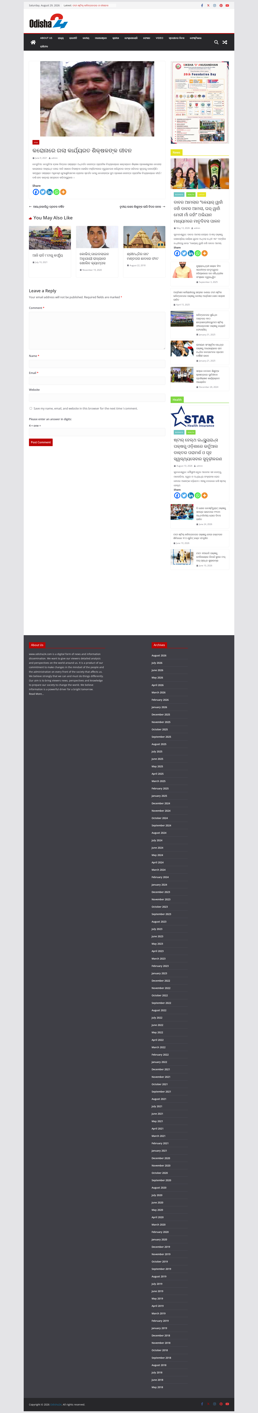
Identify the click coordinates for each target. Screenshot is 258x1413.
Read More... (36, 693)
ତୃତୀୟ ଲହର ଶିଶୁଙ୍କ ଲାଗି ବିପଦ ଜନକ (140, 207)
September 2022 (161, 1003)
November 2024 (161, 810)
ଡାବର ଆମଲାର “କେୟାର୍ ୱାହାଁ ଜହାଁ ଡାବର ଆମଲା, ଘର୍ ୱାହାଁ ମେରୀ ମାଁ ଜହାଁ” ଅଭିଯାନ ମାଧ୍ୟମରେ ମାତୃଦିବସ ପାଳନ (198, 211)
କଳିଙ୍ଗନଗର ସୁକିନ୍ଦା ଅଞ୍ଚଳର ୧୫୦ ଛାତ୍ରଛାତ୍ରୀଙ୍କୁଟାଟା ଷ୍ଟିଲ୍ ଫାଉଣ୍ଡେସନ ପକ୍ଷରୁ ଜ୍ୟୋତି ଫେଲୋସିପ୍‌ (210, 322)
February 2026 (160, 699)
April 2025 (158, 773)
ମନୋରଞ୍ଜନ (101, 38)
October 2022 (160, 995)
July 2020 (157, 1195)
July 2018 (157, 1372)
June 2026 (157, 670)
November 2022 (161, 988)
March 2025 (159, 781)
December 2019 (161, 1246)
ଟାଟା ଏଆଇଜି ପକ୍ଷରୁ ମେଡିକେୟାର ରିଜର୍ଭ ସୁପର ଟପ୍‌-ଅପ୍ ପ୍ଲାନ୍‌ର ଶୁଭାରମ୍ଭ (211, 556)
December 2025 (161, 714)
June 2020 (157, 1202)
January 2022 (159, 1062)
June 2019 (157, 1291)
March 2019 (159, 1313)
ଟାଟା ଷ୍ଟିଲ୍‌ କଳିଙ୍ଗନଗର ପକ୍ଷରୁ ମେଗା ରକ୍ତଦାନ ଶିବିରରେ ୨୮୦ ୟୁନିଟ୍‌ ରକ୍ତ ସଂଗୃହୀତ (197, 536)
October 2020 (160, 1173)
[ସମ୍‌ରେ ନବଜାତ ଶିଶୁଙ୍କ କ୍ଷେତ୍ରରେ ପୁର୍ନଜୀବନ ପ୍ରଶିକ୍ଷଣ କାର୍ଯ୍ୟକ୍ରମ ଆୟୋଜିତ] (182, 379)
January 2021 (159, 1150)
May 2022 (157, 1032)
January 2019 (159, 1328)
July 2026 (157, 662)
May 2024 (157, 855)
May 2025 (157, 766)
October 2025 (160, 729)
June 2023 (157, 936)
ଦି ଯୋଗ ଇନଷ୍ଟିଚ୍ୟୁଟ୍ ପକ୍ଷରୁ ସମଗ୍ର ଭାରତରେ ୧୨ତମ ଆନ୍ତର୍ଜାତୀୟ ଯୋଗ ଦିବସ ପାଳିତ (211, 513)
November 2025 (161, 722)
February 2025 (160, 788)
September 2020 (161, 1180)
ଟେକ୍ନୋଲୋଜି (131, 38)
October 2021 (160, 1084)
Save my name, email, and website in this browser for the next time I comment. (86, 408)
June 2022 (157, 1025)
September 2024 (161, 825)
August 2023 (159, 921)
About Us (46, 38)
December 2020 (161, 1158)
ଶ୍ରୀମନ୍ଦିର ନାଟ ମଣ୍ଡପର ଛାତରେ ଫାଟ (142, 256)
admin (54, 157)
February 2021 (160, 1143)
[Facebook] (36, 192)
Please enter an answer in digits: (50, 419)
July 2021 (157, 1106)
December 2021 (161, 1069)
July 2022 (157, 1017)
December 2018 (161, 1335)
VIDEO (159, 38)
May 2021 (157, 1121)
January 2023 (159, 973)
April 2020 (158, 1217)
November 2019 (161, 1254)
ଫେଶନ (146, 38)
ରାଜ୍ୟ (61, 38)
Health (191, 194)
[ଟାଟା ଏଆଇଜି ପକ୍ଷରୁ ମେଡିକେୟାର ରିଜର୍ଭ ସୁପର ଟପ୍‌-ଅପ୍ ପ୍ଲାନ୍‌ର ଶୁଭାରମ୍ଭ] (182, 559)
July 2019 (157, 1283)
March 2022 (159, 1047)
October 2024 (160, 818)
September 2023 (161, 914)
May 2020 (157, 1209)
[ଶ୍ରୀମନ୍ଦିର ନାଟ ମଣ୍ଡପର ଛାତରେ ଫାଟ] (144, 228)
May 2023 (157, 943)
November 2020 (161, 1165)
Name (34, 356)
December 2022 (161, 980)
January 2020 (159, 1239)
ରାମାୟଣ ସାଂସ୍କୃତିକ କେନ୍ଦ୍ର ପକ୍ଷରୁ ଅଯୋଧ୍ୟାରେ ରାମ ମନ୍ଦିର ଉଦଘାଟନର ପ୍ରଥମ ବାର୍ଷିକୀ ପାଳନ (210, 350)
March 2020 (159, 1224)
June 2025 (157, 758)
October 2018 (160, 1350)
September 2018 (161, 1357)
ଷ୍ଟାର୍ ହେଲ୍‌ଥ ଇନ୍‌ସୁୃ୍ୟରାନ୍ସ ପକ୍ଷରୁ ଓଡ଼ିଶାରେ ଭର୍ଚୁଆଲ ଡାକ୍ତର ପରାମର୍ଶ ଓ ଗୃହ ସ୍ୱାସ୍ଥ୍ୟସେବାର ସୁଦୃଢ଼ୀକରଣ (198, 449)
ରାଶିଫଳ (44, 46)
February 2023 (160, 966)
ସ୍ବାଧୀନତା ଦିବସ (176, 38)
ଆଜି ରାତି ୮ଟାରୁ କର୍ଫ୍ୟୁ (47, 255)
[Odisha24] (33, 42)
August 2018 (159, 1365)
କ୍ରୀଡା (116, 38)
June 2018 (157, 1379)
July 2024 (157, 840)
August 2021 (159, 1099)
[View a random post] (225, 42)
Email (33, 373)
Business (179, 194)
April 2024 (158, 862)
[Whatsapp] (56, 192)
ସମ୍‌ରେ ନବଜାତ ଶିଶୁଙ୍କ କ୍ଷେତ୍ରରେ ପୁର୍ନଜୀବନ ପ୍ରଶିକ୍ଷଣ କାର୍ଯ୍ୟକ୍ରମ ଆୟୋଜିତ (208, 376)
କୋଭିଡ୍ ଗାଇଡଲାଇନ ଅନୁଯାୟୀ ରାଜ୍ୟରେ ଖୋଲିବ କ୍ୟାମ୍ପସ (94, 258)
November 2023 (161, 899)
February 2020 (160, 1232)
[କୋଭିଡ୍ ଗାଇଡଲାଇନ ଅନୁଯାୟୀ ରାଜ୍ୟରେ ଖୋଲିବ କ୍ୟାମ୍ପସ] (97, 228)
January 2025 (159, 795)
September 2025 (161, 736)
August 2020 (159, 1187)
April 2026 (158, 685)
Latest (202, 194)
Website (34, 390)
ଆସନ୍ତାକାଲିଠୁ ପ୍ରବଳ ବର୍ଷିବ (48, 207)
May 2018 (157, 1387)
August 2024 (159, 832)
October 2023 (160, 906)
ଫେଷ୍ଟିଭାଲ (195, 38)
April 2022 (158, 1040)
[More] (63, 192)
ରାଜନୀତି (73, 38)
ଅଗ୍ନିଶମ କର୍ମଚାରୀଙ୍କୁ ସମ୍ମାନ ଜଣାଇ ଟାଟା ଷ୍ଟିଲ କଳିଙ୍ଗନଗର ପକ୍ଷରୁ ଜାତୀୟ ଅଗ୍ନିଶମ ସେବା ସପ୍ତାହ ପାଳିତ (199, 296)
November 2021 (161, 1076)
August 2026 (159, 655)
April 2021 (158, 1128)
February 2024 (160, 877)
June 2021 (157, 1113)
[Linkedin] (50, 192)
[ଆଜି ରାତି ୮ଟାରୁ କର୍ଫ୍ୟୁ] (50, 228)
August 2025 (159, 744)
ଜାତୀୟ (86, 38)
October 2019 (160, 1261)
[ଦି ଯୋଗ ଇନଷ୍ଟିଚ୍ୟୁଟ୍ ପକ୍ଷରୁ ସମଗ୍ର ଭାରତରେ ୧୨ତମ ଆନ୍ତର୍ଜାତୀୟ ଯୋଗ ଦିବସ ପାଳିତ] (182, 516)
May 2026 (157, 677)
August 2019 (159, 1276)
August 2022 (159, 1010)
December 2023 (161, 892)
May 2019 (157, 1298)
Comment (36, 308)
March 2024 (159, 869)
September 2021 (161, 1091)
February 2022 (160, 1054)
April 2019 (158, 1306)
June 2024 (157, 847)
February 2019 (160, 1320)
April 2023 (158, 951)
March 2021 (159, 1136)
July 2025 (157, 751)
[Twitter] (43, 192)
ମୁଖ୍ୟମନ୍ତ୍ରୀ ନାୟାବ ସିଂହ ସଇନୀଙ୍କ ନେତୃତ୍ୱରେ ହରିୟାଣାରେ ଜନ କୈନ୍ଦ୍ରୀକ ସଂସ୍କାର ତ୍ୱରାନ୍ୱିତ (209, 271)
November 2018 (161, 1342)
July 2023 (157, 929)
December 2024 (161, 803)
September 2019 (161, 1269)
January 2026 (159, 707)
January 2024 (159, 884)
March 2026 (159, 692)
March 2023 (159, 958)
